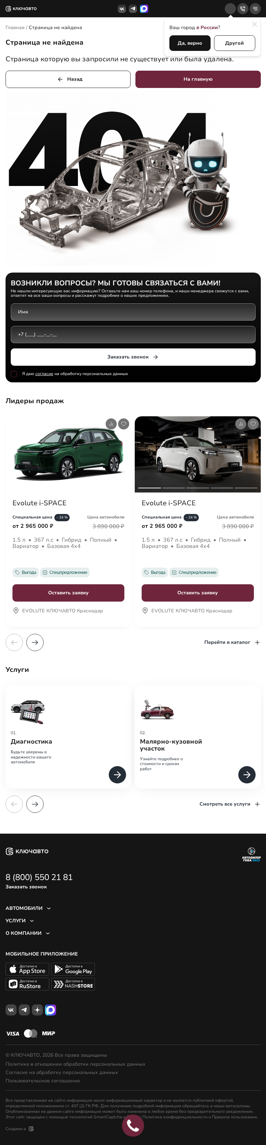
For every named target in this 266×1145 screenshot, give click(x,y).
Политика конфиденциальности (174, 1117)
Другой (234, 43)
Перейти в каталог (227, 642)
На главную (198, 79)
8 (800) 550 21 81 (39, 877)
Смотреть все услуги (225, 804)
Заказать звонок (128, 357)
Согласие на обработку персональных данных (62, 1072)
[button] (35, 642)
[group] (69, 737)
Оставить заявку (68, 592)
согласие (44, 373)
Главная (15, 27)
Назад (74, 79)
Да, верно (190, 43)
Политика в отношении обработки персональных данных (75, 1064)
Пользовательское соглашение (43, 1081)
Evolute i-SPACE (39, 503)
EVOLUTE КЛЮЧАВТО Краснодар (62, 611)
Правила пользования (234, 1117)
